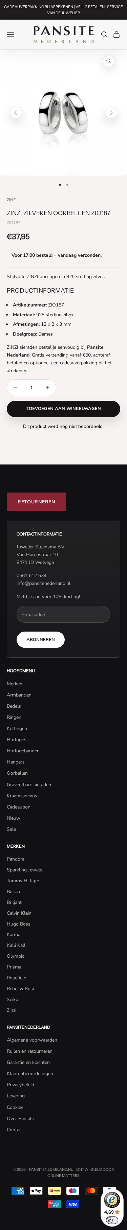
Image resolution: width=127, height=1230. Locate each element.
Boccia (13, 891)
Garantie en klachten (28, 1062)
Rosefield (16, 978)
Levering (16, 1096)
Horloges (16, 739)
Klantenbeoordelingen (30, 1073)
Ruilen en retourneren (29, 1051)
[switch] (112, 1220)
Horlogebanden (23, 751)
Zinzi (12, 199)
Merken (14, 684)
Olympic (15, 956)
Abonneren (40, 640)
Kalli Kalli (16, 945)
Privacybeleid (20, 1084)
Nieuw (13, 818)
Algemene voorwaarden (32, 1040)
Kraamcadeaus (22, 796)
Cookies (15, 1107)
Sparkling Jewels (24, 870)
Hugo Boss (18, 924)
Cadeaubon (18, 807)
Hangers (16, 762)
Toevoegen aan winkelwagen (63, 409)
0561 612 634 (31, 575)
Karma (13, 934)
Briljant (14, 902)
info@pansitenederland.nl (43, 583)
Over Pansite (20, 1118)
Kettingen (17, 728)
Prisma (14, 967)
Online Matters (63, 1175)
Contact (15, 1129)
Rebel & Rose (21, 988)
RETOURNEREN (36, 502)
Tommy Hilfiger (23, 881)
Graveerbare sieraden (29, 784)
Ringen (14, 717)
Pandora (15, 859)
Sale (11, 829)
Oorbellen (17, 773)
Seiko (12, 999)
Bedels (14, 706)
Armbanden (19, 695)
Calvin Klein (19, 913)
